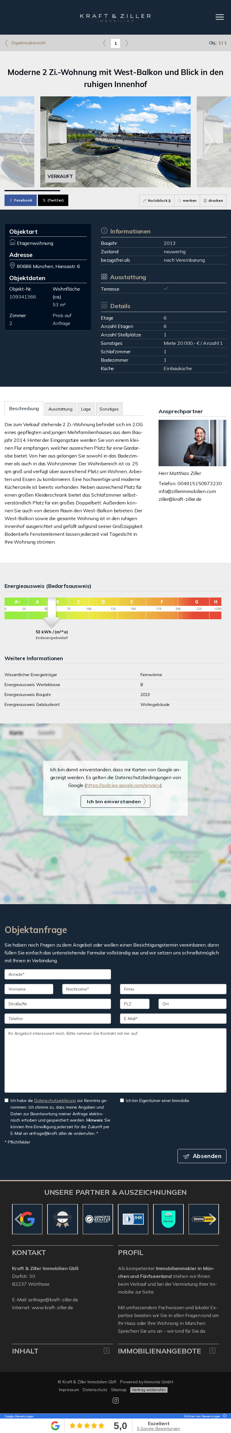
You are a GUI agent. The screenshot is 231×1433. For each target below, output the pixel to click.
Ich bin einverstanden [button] (114, 801)
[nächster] (212, 1219)
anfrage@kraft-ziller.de (53, 1300)
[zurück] (19, 1219)
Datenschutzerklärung (55, 1100)
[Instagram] (115, 1402)
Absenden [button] (207, 1156)
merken (189, 200)
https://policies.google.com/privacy (123, 785)
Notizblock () (159, 200)
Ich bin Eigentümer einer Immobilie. (158, 1100)
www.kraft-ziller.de (52, 1307)
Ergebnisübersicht (28, 42)
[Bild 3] (143, 190)
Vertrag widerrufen (149, 1389)
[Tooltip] (223, 1416)
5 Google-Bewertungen (158, 1428)
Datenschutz (95, 1389)
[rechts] (126, 43)
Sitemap (119, 1389)
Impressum (69, 1389)
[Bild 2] (88, 190)
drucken (215, 200)
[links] (104, 43)
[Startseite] (115, 17)
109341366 (22, 297)
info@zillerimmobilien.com (187, 491)
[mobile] (219, 17)
